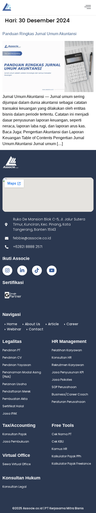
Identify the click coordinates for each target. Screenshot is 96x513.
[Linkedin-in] (22, 270)
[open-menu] (87, 7)
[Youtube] (52, 270)
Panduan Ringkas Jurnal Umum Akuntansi (39, 34)
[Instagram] (7, 270)
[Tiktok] (37, 270)
